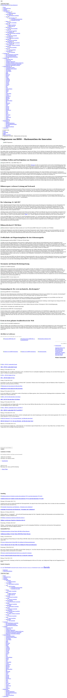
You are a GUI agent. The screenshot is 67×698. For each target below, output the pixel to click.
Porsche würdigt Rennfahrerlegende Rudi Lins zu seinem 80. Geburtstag (17, 555)
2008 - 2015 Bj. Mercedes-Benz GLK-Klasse (10, 399)
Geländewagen (29, 567)
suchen (2, 449)
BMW (26, 214)
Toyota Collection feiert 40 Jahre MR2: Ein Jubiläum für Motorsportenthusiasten (19, 544)
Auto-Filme (5, 469)
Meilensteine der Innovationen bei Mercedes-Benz (12, 388)
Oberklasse (21, 567)
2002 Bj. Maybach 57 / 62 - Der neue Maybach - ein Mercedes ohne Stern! (17, 421)
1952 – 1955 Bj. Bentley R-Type (8, 377)
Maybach (33, 165)
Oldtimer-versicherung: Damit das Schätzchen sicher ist (13, 520)
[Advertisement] (33, 438)
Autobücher (5, 461)
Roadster (17, 567)
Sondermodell (13, 567)
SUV (1, 567)
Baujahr (47, 567)
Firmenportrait (58, 345)
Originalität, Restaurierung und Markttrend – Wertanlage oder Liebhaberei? (18, 509)
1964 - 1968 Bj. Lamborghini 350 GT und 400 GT (12, 410)
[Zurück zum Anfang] (2, 1)
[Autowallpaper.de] (9, 5)
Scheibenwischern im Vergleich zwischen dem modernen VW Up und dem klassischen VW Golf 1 (22, 498)
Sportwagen (8, 567)
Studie (3, 567)
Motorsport (25, 567)
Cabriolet (42, 567)
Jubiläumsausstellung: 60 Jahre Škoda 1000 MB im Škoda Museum (15, 533)
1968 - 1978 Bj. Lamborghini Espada (9, 367)
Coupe (39, 567)
